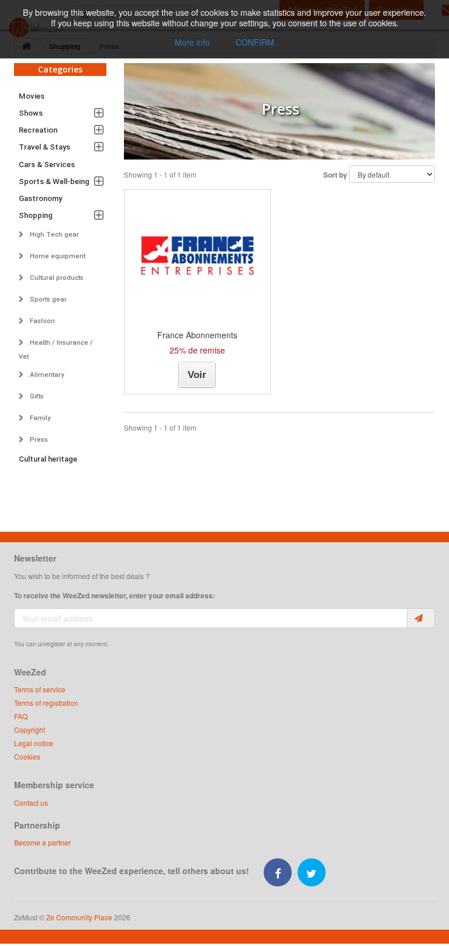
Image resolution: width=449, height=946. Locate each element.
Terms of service (39, 689)
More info (192, 42)
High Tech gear (53, 234)
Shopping (36, 215)
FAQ (20, 716)
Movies (31, 96)
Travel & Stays (44, 147)
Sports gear (47, 299)
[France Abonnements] (197, 255)
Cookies (27, 756)
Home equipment (56, 256)
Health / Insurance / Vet (56, 349)
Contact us (31, 803)
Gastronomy (40, 198)
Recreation (38, 130)
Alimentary (46, 374)
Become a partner (42, 842)
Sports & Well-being (54, 181)
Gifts (36, 396)
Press (38, 439)
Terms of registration (46, 703)
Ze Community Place (79, 917)
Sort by (335, 174)
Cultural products (56, 277)
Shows (31, 113)
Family (39, 418)
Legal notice (33, 743)
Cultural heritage (48, 459)
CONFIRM (255, 42)
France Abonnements (197, 335)
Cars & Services (47, 164)
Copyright (29, 729)
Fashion (41, 321)
